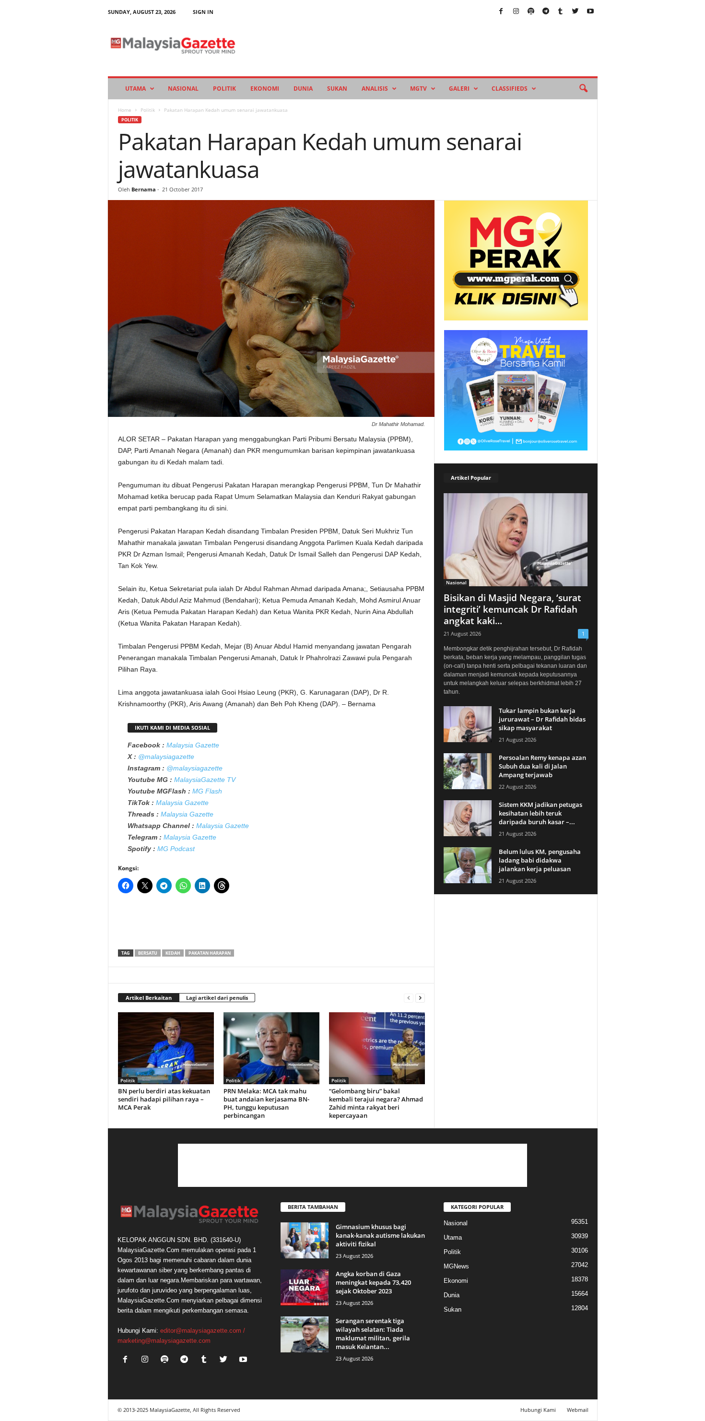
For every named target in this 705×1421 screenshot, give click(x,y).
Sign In (203, 11)
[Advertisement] (271, 924)
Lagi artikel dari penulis (217, 997)
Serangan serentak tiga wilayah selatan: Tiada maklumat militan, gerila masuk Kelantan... (373, 1333)
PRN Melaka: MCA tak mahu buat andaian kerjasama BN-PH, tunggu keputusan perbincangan (266, 1103)
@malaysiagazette (166, 756)
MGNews (456, 1266)
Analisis (375, 88)
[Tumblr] (560, 12)
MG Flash (207, 791)
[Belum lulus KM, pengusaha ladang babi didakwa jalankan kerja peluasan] (468, 865)
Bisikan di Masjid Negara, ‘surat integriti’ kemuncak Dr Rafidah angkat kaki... (512, 609)
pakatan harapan (209, 953)
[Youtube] (590, 12)
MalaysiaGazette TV (204, 779)
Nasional (183, 88)
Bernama (143, 189)
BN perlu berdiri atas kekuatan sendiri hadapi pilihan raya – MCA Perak (164, 1099)
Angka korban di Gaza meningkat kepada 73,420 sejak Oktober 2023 (373, 1282)
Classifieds (510, 88)
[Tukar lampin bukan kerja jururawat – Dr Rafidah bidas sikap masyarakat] (468, 724)
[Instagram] (516, 12)
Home (124, 110)
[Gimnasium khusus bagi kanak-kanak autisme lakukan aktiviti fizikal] (305, 1240)
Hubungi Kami (538, 1409)
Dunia (303, 88)
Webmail (577, 1409)
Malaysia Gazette (192, 745)
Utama (135, 88)
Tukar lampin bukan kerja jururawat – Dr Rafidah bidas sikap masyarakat (542, 719)
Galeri (459, 88)
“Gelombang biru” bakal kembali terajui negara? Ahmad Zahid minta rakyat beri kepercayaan (376, 1103)
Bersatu (147, 953)
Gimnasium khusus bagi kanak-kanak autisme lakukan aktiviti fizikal (380, 1235)
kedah (172, 953)
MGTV (418, 88)
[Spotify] (531, 12)
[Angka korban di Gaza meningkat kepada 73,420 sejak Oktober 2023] (305, 1287)
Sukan (337, 88)
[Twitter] (575, 12)
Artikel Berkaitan (149, 997)
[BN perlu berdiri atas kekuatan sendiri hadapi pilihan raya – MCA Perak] (166, 1048)
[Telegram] (546, 12)
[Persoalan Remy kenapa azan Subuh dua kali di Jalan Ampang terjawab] (468, 771)
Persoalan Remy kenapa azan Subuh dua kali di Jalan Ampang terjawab (542, 766)
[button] (583, 88)
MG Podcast (176, 849)
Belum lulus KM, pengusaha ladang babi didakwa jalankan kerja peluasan (540, 860)
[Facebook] (501, 12)
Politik (224, 88)
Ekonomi (264, 88)
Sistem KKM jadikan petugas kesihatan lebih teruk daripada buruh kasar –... (540, 813)
